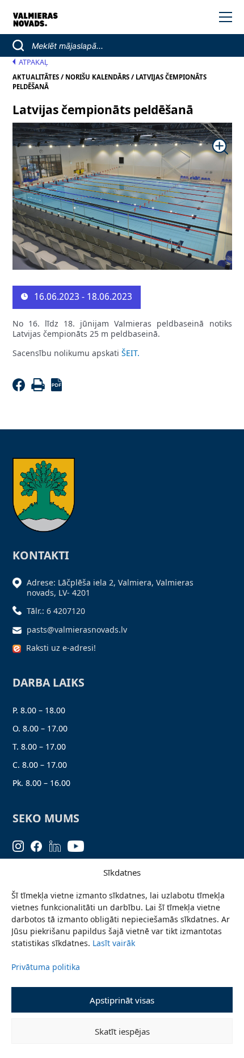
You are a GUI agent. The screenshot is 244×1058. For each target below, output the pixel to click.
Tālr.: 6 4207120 (56, 610)
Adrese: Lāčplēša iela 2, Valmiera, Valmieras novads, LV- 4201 (110, 587)
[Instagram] (21, 845)
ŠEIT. (130, 353)
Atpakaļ (33, 62)
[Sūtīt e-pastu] (19, 629)
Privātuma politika (45, 966)
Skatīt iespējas (122, 1031)
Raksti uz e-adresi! (61, 647)
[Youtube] (79, 845)
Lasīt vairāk (113, 943)
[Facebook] (20, 388)
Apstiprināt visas (122, 1000)
